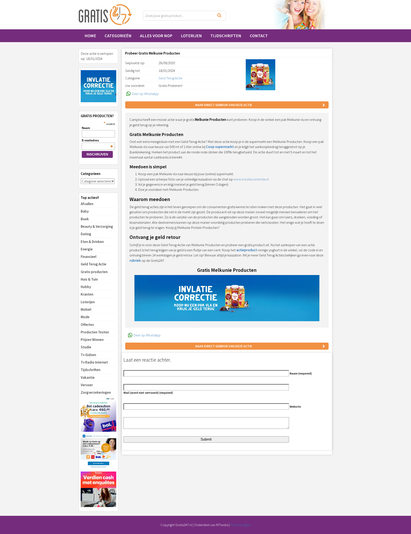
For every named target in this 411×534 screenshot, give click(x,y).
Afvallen (87, 203)
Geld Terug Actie (93, 264)
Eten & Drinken (92, 241)
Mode (85, 317)
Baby (85, 211)
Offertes (87, 324)
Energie (87, 249)
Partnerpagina (241, 524)
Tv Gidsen (88, 354)
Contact (259, 35)
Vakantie (88, 377)
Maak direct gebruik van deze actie (223, 105)
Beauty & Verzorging (97, 226)
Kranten (87, 294)
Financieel (88, 256)
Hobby (86, 286)
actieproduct (246, 250)
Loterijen (191, 35)
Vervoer (87, 385)
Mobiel (86, 309)
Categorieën (118, 35)
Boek (85, 219)
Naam (86, 128)
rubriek (135, 260)
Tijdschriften (225, 35)
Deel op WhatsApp (145, 93)
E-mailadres (97, 140)
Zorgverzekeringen (96, 392)
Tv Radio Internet (94, 362)
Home (90, 35)
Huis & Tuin (89, 279)
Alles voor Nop (156, 35)
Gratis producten (94, 271)
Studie (86, 347)
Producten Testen (95, 332)
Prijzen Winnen (92, 339)
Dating (86, 234)
